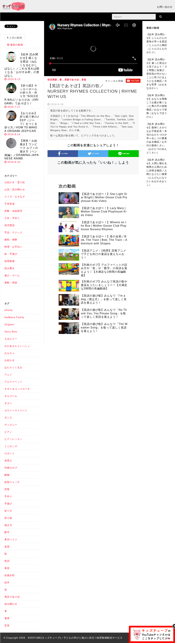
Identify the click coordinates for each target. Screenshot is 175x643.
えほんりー (10, 338)
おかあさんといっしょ (17, 346)
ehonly (8, 310)
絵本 (7, 582)
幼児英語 (52, 79)
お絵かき (9, 360)
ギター (8, 403)
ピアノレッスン (13, 439)
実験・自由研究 (13, 211)
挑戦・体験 (10, 239)
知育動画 (9, 261)
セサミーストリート (16, 410)
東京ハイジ (10, 539)
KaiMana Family (14, 317)
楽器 (7, 546)
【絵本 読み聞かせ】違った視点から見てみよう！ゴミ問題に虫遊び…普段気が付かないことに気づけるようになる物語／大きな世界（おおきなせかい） (156, 73)
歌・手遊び (10, 254)
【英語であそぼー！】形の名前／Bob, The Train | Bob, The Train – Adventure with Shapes (104, 240)
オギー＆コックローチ (17, 389)
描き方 (8, 525)
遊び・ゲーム (12, 275)
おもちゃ (9, 353)
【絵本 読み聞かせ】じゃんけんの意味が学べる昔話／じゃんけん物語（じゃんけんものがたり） (156, 43)
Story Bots (10, 331)
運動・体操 (10, 282)
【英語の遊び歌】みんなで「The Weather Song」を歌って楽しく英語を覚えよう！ (104, 328)
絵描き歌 (9, 575)
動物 (7, 475)
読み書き (9, 268)
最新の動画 (16, 44)
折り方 (8, 510)
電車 (7, 618)
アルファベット (13, 381)
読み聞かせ (10, 604)
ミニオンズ (10, 446)
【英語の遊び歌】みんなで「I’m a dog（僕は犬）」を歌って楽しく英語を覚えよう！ (104, 299)
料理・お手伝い (13, 246)
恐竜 (7, 489)
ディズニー (10, 424)
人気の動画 (15, 37)
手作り (8, 496)
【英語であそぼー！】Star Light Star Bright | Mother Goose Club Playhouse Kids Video (104, 197)
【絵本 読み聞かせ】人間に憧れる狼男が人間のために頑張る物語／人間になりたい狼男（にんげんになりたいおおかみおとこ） (156, 172)
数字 (7, 532)
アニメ (8, 374)
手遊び (8, 503)
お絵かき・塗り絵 (14, 182)
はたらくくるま (13, 367)
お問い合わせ (164, 6)
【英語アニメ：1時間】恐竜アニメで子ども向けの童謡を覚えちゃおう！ (103, 254)
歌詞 (7, 561)
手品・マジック (13, 232)
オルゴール (10, 396)
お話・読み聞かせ (14, 189)
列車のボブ (10, 467)
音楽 (84, 79)
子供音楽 (9, 203)
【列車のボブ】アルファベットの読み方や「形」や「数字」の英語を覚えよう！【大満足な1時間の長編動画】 (104, 270)
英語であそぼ (72, 79)
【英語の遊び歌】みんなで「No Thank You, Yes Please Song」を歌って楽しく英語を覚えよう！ (104, 313)
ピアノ (8, 432)
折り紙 (8, 518)
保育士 (8, 460)
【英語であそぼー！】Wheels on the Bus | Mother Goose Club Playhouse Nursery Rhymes (103, 226)
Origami (9, 324)
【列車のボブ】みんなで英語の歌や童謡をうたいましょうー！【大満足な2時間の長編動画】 (104, 285)
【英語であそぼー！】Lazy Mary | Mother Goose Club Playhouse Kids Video (103, 212)
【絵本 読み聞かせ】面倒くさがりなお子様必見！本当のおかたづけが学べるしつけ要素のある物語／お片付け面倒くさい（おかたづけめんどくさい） (156, 138)
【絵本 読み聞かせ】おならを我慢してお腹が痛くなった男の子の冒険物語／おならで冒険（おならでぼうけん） (156, 106)
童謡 (7, 568)
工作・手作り (12, 218)
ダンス (8, 417)
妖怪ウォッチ (12, 482)
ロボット (9, 453)
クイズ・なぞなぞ (14, 196)
